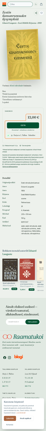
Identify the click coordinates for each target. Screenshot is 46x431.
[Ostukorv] (41, 4)
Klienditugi (30, 393)
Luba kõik (10, 418)
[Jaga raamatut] (36, 13)
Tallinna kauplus (10, 369)
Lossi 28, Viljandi (31, 374)
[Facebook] (4, 357)
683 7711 (5, 386)
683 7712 (28, 386)
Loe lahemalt (20, 413)
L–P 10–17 (6, 382)
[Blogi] (20, 357)
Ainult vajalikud (25, 418)
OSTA (23, 125)
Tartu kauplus (9, 393)
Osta (14, 289)
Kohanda (9, 425)
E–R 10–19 (6, 378)
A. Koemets (25, 210)
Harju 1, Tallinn (8, 374)
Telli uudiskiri (32, 322)
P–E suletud (29, 382)
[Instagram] (9, 357)
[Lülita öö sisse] (36, 4)
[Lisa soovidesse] (41, 13)
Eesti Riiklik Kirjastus (27, 23)
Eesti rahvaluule (16, 86)
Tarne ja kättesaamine (10, 166)
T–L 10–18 (29, 378)
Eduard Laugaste (9, 23)
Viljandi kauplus (32, 369)
